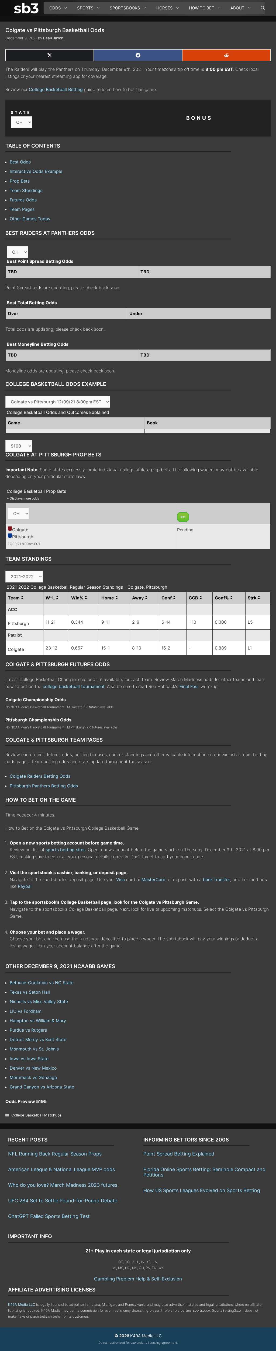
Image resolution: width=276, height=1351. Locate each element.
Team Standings (26, 190)
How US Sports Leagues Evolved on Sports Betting (201, 1190)
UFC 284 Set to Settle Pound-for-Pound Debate (62, 1200)
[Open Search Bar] (260, 8)
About (237, 8)
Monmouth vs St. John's (34, 1049)
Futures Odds (23, 200)
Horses (164, 8)
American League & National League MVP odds (61, 1169)
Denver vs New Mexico (33, 1068)
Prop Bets (20, 181)
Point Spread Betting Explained (178, 1154)
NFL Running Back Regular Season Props (55, 1154)
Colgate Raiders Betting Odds (40, 776)
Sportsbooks (125, 8)
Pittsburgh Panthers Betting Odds (44, 785)
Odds (55, 8)
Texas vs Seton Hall (30, 992)
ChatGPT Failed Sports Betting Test (49, 1216)
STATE (21, 112)
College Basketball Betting (56, 89)
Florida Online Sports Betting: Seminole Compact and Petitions (204, 1172)
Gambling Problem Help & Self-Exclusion (138, 1279)
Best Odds (20, 162)
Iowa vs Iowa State (29, 1058)
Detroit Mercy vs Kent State (38, 1039)
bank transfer (216, 879)
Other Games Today (30, 218)
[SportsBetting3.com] (27, 8)
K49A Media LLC (21, 1305)
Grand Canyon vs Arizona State (42, 1087)
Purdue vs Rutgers (28, 1030)
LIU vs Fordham (26, 1011)
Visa (120, 879)
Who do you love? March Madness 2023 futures (62, 1185)
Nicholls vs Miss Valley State (39, 1001)
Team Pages (22, 209)
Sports (85, 8)
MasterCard (153, 879)
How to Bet (201, 8)
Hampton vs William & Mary (38, 1020)
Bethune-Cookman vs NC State (42, 982)
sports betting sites (65, 849)
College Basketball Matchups (36, 1115)
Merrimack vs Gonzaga (33, 1077)
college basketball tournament (74, 686)
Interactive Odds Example (36, 171)
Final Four (189, 686)
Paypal (25, 886)
